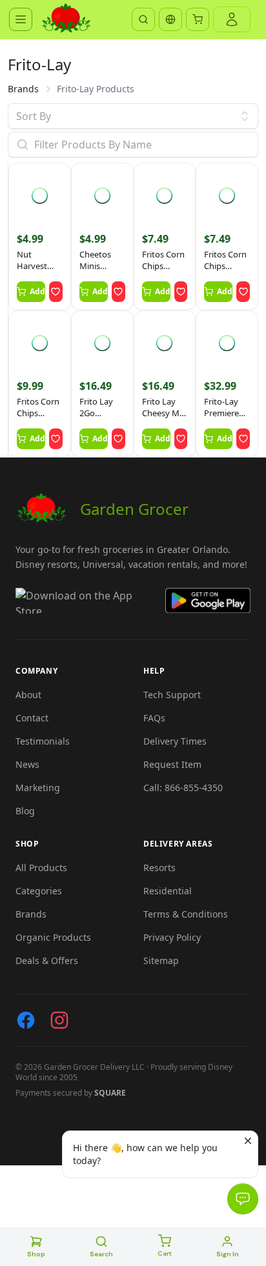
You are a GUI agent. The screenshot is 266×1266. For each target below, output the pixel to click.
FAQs (154, 718)
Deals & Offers (46, 960)
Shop (36, 1254)
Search (101, 1254)
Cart (165, 1253)
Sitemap (161, 960)
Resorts (159, 867)
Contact (31, 718)
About (28, 694)
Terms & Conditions (185, 914)
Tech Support (172, 694)
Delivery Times (175, 741)
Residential (167, 891)
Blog (25, 811)
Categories (38, 891)
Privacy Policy (172, 937)
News (27, 764)
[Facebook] (25, 1020)
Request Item (172, 764)
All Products (41, 867)
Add (37, 291)
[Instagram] (59, 1020)
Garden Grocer (134, 508)
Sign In (227, 1254)
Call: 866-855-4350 (183, 787)
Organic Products (53, 937)
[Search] (143, 19)
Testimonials (42, 741)
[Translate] (170, 19)
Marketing (37, 787)
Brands (23, 89)
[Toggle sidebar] (20, 19)
